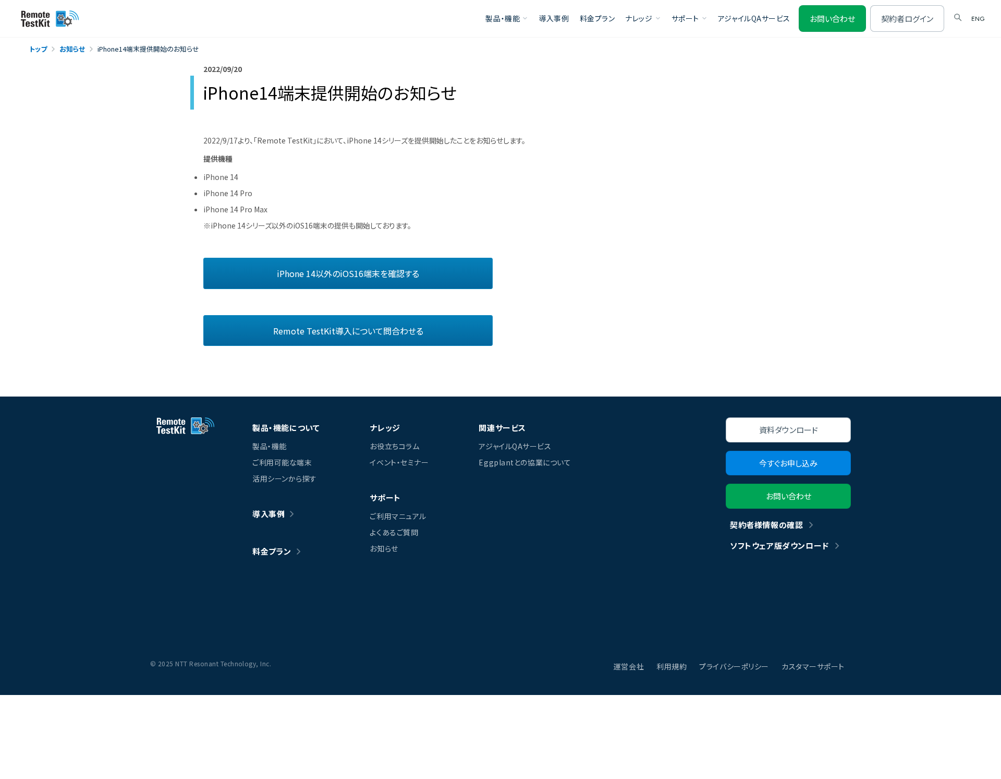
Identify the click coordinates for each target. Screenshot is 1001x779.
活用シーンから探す (284, 478)
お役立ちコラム (394, 446)
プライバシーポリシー (734, 666)
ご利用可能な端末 (282, 462)
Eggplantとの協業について (525, 462)
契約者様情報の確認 (766, 524)
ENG (977, 18)
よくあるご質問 (394, 532)
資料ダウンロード (788, 429)
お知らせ (384, 548)
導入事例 (554, 18)
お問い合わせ (832, 18)
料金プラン (597, 18)
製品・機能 (269, 446)
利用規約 (671, 666)
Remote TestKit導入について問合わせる (348, 331)
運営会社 (629, 666)
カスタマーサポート (813, 666)
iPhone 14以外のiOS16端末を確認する (348, 273)
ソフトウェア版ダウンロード (779, 545)
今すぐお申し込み (788, 463)
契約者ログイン (907, 18)
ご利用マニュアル (398, 516)
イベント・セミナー (399, 462)
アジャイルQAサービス (754, 18)
